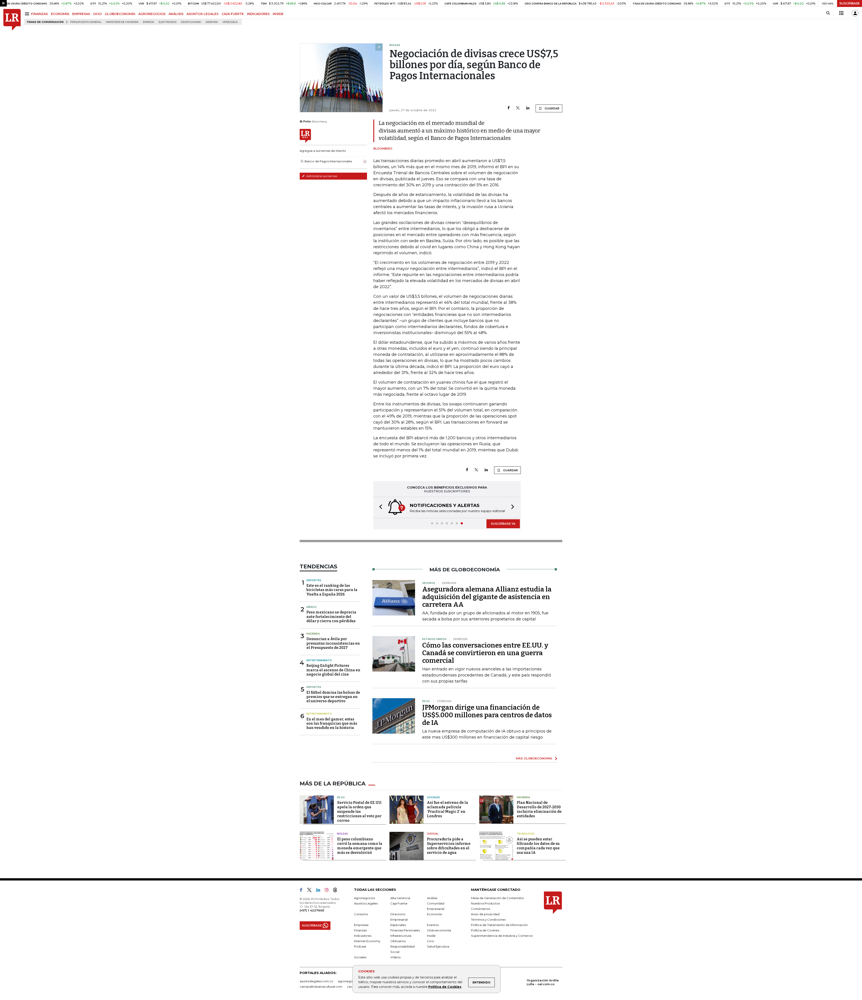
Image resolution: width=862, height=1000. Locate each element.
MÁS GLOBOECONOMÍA (534, 758)
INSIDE (278, 14)
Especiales (398, 925)
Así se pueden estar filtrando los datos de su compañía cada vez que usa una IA (538, 846)
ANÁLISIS (176, 14)
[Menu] (27, 14)
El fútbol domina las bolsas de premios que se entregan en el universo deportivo (333, 696)
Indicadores (362, 935)
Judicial (432, 833)
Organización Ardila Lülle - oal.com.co (543, 982)
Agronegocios (364, 898)
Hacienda (313, 633)
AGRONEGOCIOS (151, 14)
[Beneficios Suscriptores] (841, 13)
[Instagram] (328, 891)
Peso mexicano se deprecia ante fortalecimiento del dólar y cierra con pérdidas (331, 616)
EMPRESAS (81, 14)
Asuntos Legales (366, 903)
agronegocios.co (350, 981)
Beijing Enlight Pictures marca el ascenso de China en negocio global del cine (333, 669)
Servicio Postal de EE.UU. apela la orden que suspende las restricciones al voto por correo (359, 811)
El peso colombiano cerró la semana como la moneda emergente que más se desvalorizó (359, 846)
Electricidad (167, 22)
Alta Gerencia (400, 898)
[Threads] (337, 891)
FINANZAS (39, 14)
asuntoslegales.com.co (316, 981)
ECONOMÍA (60, 14)
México (311, 607)
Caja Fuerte (398, 903)
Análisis (432, 898)
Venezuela (230, 22)
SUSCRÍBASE (849, 3)
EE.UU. (341, 797)
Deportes (313, 580)
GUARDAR (551, 108)
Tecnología (525, 833)
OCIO (97, 14)
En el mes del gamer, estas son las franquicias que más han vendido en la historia (331, 723)
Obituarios (398, 941)
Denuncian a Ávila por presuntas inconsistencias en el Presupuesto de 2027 (333, 643)
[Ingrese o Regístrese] (855, 13)
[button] (379, 507)
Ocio (430, 941)
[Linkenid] (320, 891)
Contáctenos (480, 909)
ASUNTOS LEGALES (202, 14)
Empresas (361, 925)
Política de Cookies (444, 987)
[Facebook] (509, 108)
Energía (148, 22)
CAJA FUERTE (233, 14)
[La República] (12, 20)
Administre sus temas (321, 176)
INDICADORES (258, 14)
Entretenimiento (319, 660)
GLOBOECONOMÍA (120, 14)
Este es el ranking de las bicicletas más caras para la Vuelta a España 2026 (331, 589)
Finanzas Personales (405, 930)
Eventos (433, 925)
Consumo (361, 914)
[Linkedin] (527, 108)
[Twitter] (518, 108)
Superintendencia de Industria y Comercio (502, 935)
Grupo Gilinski (191, 22)
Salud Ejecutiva (438, 946)
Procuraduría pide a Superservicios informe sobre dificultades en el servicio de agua (449, 846)
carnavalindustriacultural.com (321, 986)
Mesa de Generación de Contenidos (497, 898)
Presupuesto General (85, 22)
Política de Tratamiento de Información (499, 925)
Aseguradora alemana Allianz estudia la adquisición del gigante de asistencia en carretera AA (487, 597)
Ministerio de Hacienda (122, 22)
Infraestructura (400, 935)
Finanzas (360, 930)
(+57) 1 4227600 (312, 910)
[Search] (828, 13)
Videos (395, 957)
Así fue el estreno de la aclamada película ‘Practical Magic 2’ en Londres (447, 809)
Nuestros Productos (485, 903)
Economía (434, 914)
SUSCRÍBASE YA (503, 523)
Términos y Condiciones (488, 919)
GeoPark (212, 22)
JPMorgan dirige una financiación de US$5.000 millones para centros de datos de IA (487, 715)
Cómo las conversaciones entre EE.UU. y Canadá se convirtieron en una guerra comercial (485, 653)
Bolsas (342, 833)
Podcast (360, 946)
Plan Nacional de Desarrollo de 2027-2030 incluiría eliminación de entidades (539, 809)
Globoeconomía (439, 930)
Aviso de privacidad (485, 914)
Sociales (433, 797)
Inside (431, 935)
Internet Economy (367, 941)
